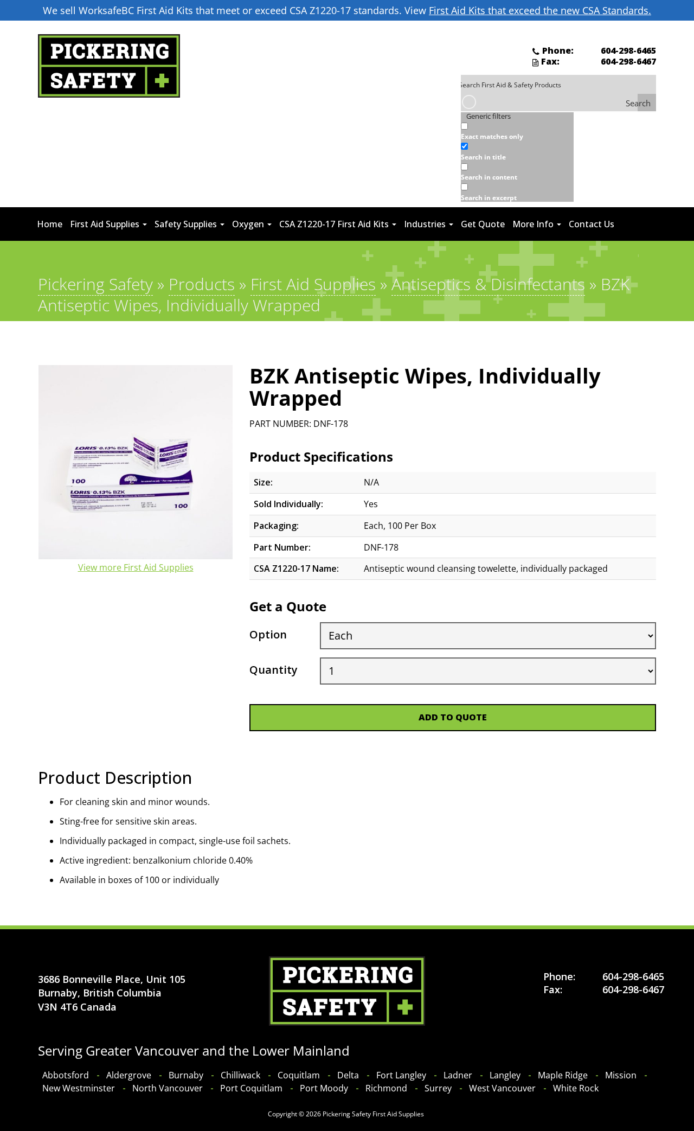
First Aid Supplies (106, 224)
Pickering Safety (95, 284)
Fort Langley (401, 1075)
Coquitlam (299, 1075)
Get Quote (483, 224)
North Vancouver (167, 1088)
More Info (534, 224)
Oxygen (249, 224)
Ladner (458, 1075)
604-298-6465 (628, 50)
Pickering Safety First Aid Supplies (373, 1114)
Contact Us (591, 224)
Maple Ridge (563, 1075)
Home (49, 224)
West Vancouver (502, 1088)
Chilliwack (240, 1075)
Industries (426, 224)
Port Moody (324, 1088)
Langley (505, 1075)
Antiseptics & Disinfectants (488, 284)
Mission (621, 1075)
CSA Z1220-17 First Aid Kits (335, 224)
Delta (348, 1075)
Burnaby (186, 1075)
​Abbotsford (65, 1075)
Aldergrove (128, 1075)
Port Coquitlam (251, 1088)
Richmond (386, 1088)
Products (202, 284)
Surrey (438, 1088)
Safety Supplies (187, 224)
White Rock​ (576, 1088)
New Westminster (78, 1088)
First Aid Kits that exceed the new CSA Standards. (540, 10)
